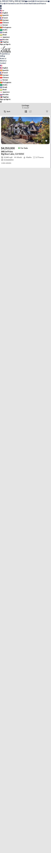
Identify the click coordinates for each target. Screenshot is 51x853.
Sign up (2, 44)
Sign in (8, 44)
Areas (2, 58)
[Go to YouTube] (1, 8)
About (2, 61)
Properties (4, 54)
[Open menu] (1, 102)
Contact (3, 63)
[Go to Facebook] (1, 6)
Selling (2, 56)
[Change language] (2, 10)
